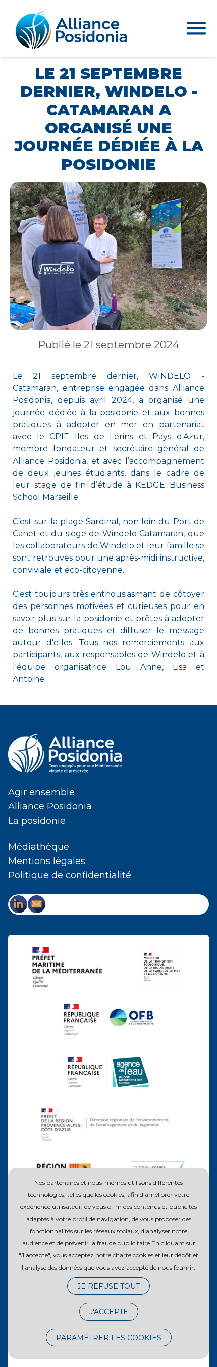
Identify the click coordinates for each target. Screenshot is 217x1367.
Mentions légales (46, 861)
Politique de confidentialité (69, 875)
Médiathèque (38, 846)
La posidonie (37, 820)
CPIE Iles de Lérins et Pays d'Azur (125, 436)
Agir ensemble (41, 792)
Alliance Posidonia (50, 806)
